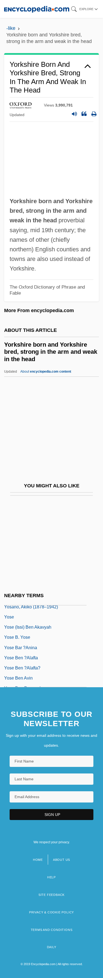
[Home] (36, 8)
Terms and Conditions (52, 929)
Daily (51, 947)
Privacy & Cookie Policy (51, 912)
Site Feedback (51, 894)
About (45, 371)
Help (51, 877)
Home (38, 859)
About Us (61, 859)
